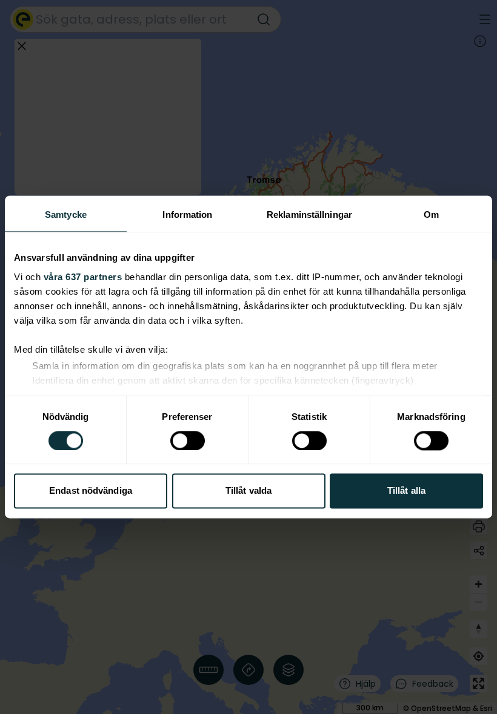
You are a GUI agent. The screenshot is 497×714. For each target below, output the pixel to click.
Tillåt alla (406, 491)
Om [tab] (431, 214)
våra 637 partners (83, 277)
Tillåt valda (248, 491)
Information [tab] (187, 214)
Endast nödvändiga (90, 491)
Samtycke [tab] (66, 214)
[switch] (187, 440)
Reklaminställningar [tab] (309, 214)
